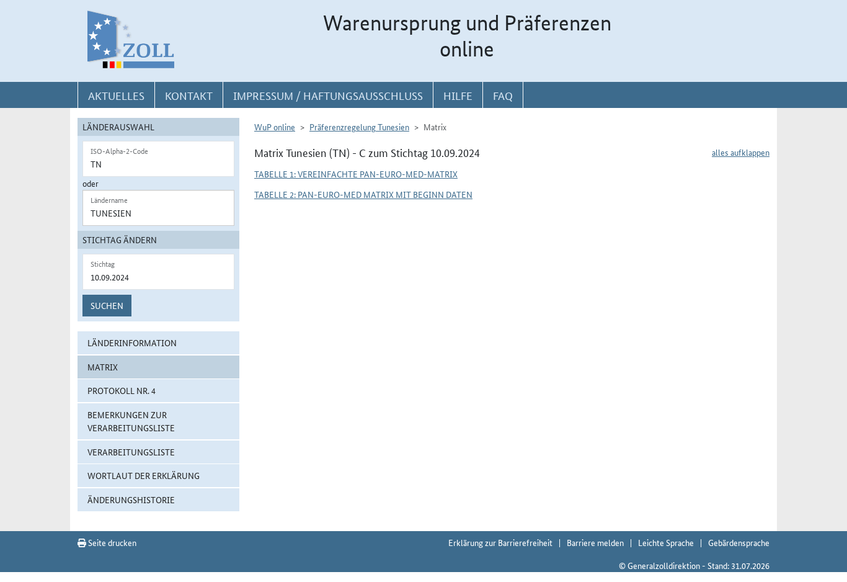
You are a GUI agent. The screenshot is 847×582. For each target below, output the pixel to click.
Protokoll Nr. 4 (121, 390)
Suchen (107, 305)
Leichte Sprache (666, 542)
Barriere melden (595, 542)
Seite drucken (111, 542)
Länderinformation (132, 342)
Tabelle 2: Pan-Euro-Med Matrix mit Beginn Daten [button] (363, 194)
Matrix (102, 366)
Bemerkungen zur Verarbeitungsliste (131, 421)
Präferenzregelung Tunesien (359, 126)
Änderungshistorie (131, 499)
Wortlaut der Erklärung (143, 475)
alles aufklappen (740, 152)
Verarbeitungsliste (131, 451)
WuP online (274, 126)
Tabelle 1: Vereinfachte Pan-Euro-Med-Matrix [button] (356, 174)
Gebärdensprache (738, 542)
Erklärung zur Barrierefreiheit (500, 542)
